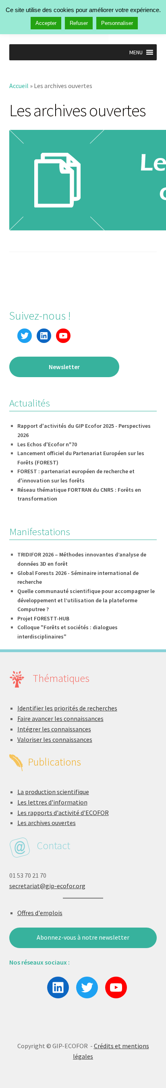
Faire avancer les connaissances (60, 718)
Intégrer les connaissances (54, 729)
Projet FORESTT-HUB (43, 618)
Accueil (19, 86)
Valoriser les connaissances (54, 739)
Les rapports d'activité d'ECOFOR (63, 813)
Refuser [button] (79, 23)
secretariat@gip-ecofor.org (47, 886)
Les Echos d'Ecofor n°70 (47, 444)
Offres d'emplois (39, 913)
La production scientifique (53, 792)
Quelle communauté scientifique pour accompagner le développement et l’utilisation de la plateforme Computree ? (86, 600)
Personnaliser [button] (117, 23)
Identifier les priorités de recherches (67, 708)
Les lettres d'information (52, 802)
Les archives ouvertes (46, 823)
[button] (136, 52)
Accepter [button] (45, 23)
